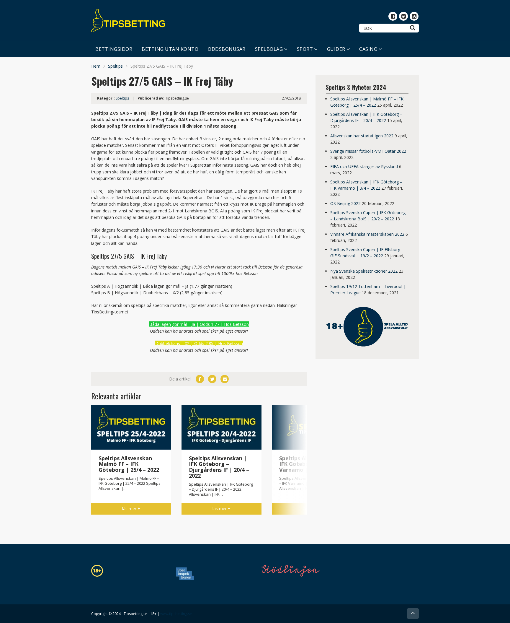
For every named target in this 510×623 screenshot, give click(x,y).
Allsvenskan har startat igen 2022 (361, 136)
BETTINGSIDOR (113, 49)
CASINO (368, 49)
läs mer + (131, 508)
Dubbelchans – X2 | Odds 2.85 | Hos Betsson (199, 343)
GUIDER (336, 49)
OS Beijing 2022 (345, 203)
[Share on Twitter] (212, 379)
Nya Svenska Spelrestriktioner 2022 (364, 271)
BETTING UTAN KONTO (170, 49)
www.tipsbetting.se (176, 613)
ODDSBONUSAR (227, 49)
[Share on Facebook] (200, 379)
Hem (95, 66)
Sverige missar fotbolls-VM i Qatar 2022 (368, 151)
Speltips (115, 66)
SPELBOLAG (269, 49)
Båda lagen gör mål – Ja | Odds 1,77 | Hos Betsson (199, 324)
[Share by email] (224, 379)
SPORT (305, 49)
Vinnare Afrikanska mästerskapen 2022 (367, 234)
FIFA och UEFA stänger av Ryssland (364, 166)
